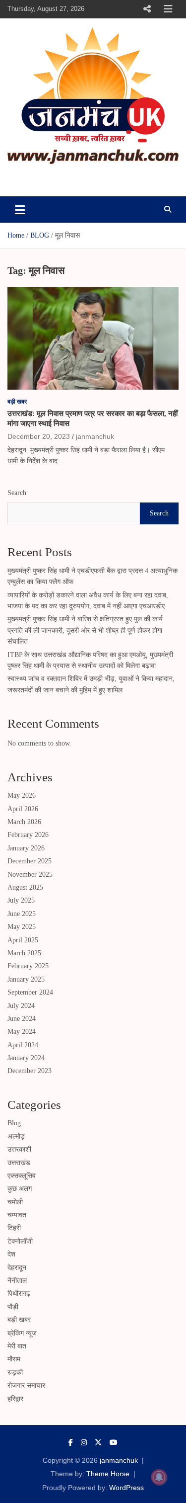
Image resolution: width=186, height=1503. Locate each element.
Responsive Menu (146, 9)
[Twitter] (98, 1442)
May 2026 (21, 795)
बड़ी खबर (17, 401)
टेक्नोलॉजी (20, 1241)
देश (11, 1254)
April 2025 (22, 940)
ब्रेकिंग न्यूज (22, 1333)
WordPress (126, 1488)
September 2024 (30, 992)
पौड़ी (12, 1307)
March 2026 (24, 822)
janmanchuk (47, 177)
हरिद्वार (15, 1399)
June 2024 (21, 1018)
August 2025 (25, 887)
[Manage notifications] (159, 1477)
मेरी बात (16, 1346)
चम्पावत (16, 1215)
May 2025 (21, 926)
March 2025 (24, 953)
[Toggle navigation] (20, 209)
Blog (14, 1123)
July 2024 (21, 1005)
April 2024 (22, 1045)
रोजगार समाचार (26, 1385)
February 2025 (28, 966)
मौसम (13, 1359)
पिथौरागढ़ (18, 1293)
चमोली (15, 1202)
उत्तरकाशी (19, 1149)
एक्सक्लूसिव (21, 1175)
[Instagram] (84, 1442)
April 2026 (22, 809)
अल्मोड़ (16, 1136)
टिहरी (14, 1228)
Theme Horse (107, 1474)
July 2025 (21, 900)
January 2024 (26, 1058)
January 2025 (26, 979)
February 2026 (28, 834)
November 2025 (30, 874)
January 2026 (26, 848)
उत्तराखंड (18, 1163)
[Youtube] (114, 1442)
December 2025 (29, 861)
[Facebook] (70, 1442)
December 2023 (29, 1071)
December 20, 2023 (38, 436)
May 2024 (21, 1031)
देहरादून (16, 1267)
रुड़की (15, 1372)
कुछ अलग (19, 1188)
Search (16, 493)
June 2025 (21, 914)
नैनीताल (17, 1280)
